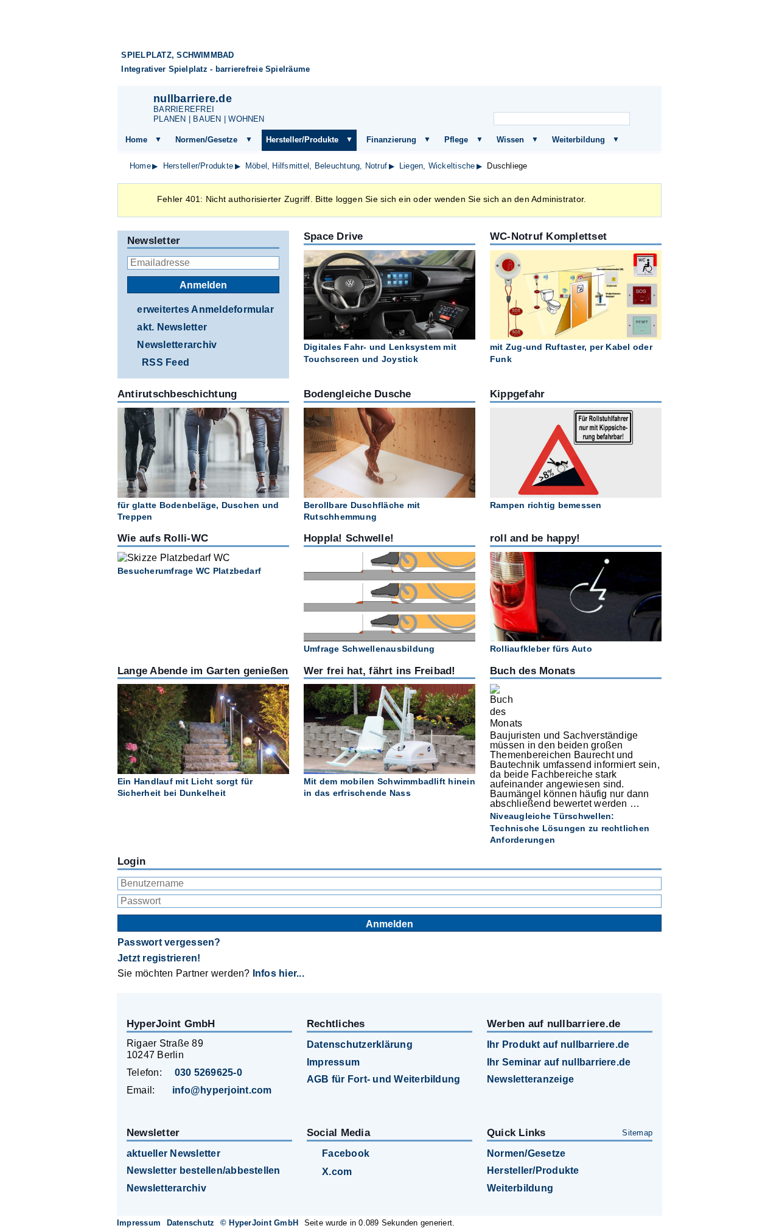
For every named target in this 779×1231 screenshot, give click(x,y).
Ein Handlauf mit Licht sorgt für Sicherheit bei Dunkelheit (185, 787)
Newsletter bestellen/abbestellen (204, 1170)
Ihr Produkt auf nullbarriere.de (558, 1044)
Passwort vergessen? (169, 942)
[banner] (389, 48)
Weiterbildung (578, 139)
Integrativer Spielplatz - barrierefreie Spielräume (215, 69)
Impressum (333, 1062)
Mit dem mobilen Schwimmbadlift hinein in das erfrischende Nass (389, 787)
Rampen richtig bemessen (546, 505)
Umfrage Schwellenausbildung (369, 649)
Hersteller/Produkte (302, 139)
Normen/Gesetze (206, 139)
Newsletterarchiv (177, 345)
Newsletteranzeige (530, 1079)
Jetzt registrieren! (159, 958)
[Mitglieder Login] (607, 101)
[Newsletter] (547, 101)
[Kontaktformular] (637, 101)
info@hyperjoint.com (222, 1090)
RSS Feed (165, 362)
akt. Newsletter (172, 327)
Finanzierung (391, 139)
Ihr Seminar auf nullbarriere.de (559, 1062)
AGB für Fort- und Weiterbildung (383, 1079)
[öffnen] (158, 140)
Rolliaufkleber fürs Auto (541, 649)
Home (136, 139)
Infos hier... (278, 973)
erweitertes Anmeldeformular (205, 309)
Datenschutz (191, 1222)
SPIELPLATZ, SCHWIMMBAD (177, 55)
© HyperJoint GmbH (259, 1222)
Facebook (345, 1153)
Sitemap (637, 1132)
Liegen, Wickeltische (437, 165)
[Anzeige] (577, 101)
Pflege (456, 139)
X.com (337, 1171)
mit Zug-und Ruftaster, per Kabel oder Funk (571, 352)
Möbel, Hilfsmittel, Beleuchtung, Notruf (316, 165)
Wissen (510, 139)
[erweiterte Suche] (643, 119)
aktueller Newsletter (173, 1153)
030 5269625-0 (208, 1072)
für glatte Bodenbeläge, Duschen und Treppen (198, 510)
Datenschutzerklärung (360, 1044)
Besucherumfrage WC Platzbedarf (189, 571)
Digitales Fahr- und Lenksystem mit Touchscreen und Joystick (380, 352)
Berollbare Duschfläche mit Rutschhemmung (362, 510)
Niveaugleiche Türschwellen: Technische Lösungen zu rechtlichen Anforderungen (569, 827)
